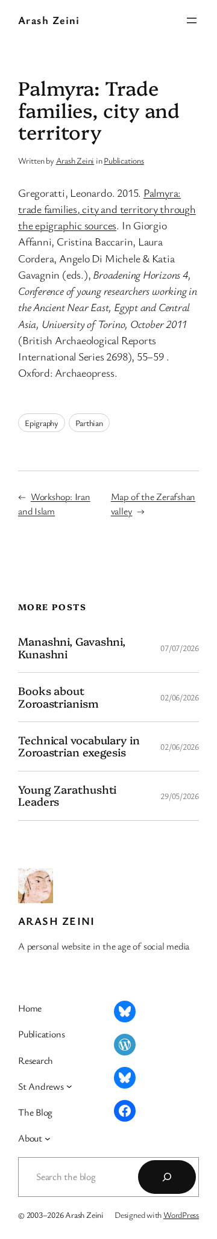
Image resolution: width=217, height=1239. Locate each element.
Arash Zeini (49, 20)
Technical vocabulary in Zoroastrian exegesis (79, 746)
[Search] (167, 1177)
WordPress (181, 1214)
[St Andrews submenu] (69, 1086)
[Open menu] (191, 20)
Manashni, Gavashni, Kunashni (71, 647)
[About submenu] (48, 1138)
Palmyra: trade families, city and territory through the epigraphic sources (107, 208)
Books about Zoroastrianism (58, 697)
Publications (123, 160)
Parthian (89, 422)
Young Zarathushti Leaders (67, 795)
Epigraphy (41, 422)
